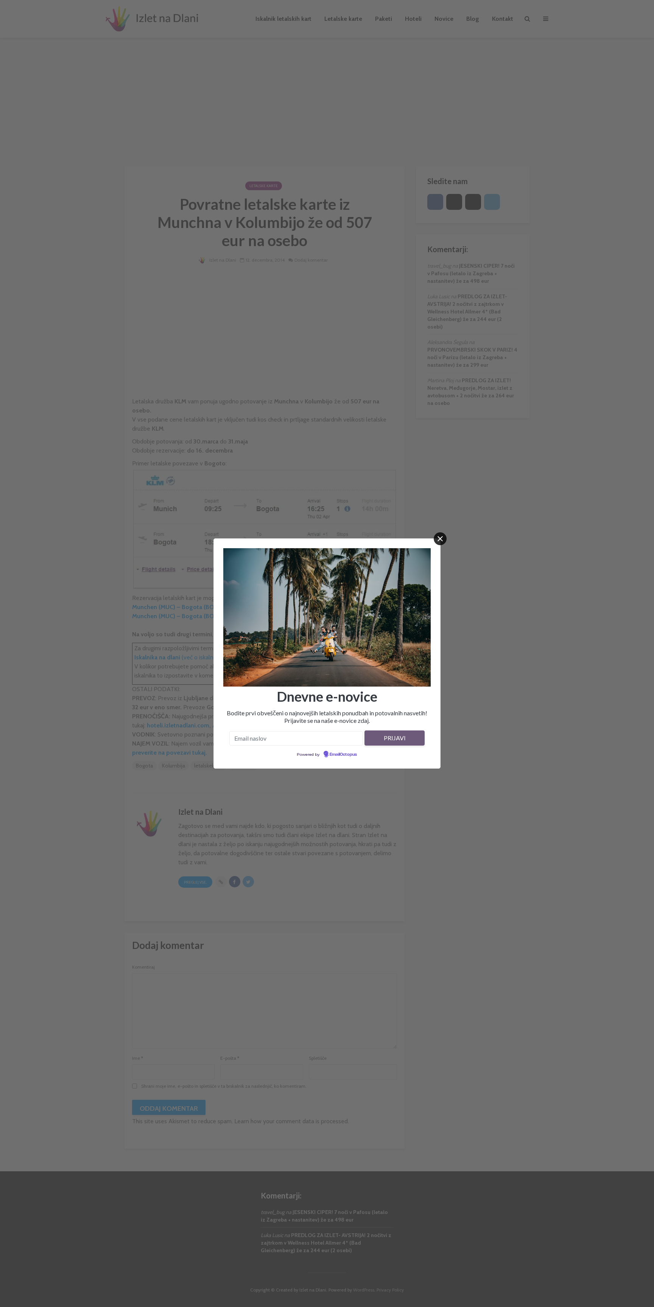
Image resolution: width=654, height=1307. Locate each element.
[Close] (440, 538)
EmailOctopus (343, 755)
